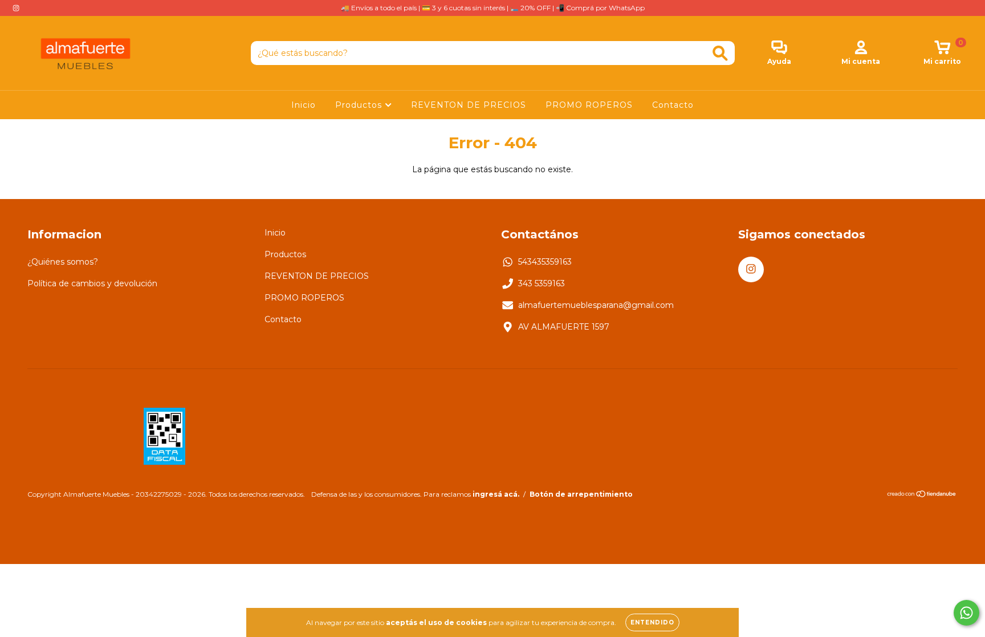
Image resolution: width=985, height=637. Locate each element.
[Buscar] (720, 53)
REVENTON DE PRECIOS (468, 105)
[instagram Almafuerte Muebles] (16, 8)
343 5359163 (541, 283)
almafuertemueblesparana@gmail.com (596, 305)
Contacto (673, 105)
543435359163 (545, 262)
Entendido (652, 622)
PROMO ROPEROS (589, 105)
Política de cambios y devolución (92, 283)
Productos (360, 105)
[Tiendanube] (922, 494)
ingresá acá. (496, 494)
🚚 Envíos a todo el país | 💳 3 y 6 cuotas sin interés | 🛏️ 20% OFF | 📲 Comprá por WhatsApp (493, 7)
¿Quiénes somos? (62, 262)
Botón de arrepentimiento (581, 494)
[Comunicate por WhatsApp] (966, 613)
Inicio (303, 105)
